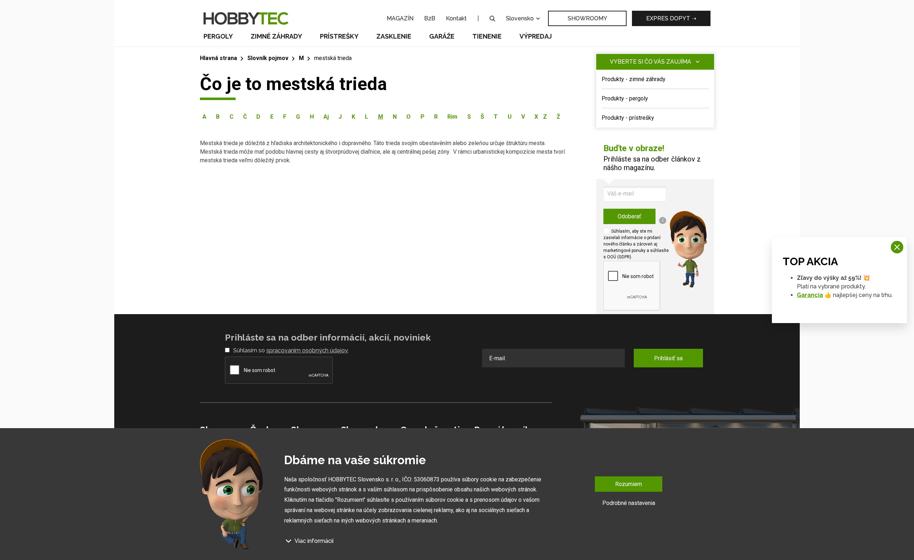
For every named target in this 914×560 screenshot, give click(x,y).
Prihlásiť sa (668, 358)
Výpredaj (535, 36)
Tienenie (487, 36)
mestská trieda (333, 58)
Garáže (442, 36)
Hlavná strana (218, 58)
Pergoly (218, 36)
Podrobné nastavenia (628, 503)
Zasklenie (393, 36)
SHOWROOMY (587, 18)
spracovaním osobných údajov (307, 350)
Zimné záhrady (276, 36)
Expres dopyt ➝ (671, 18)
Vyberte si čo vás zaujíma (650, 61)
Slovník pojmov (267, 58)
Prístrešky (339, 36)
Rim (452, 116)
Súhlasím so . (291, 350)
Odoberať (629, 216)
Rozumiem (628, 484)
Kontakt (456, 18)
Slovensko (520, 18)
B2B (429, 18)
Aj (326, 116)
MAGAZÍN (400, 18)
